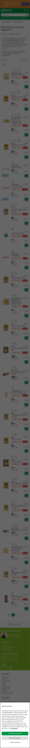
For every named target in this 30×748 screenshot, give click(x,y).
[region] (15, 725)
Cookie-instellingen (15, 742)
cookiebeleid (14, 728)
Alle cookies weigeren (15, 738)
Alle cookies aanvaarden (15, 733)
